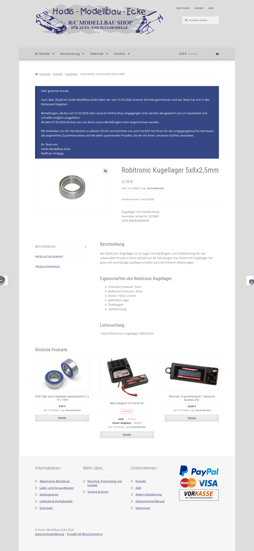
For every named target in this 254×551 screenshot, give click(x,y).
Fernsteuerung (70, 54)
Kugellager (71, 74)
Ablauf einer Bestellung (55, 481)
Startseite (44, 74)
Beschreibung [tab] (45, 246)
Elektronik (96, 54)
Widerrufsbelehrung (148, 494)
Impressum (142, 508)
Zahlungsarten (49, 494)
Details (62, 418)
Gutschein (46, 508)
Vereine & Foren (98, 492)
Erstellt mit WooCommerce (84, 534)
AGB (210, 8)
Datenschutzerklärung (149, 501)
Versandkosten (155, 188)
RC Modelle (42, 54)
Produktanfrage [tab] (47, 267)
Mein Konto (183, 8)
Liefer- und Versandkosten (57, 488)
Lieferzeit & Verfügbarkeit (56, 501)
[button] (105, 171)
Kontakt (199, 8)
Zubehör (119, 54)
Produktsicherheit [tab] (49, 257)
